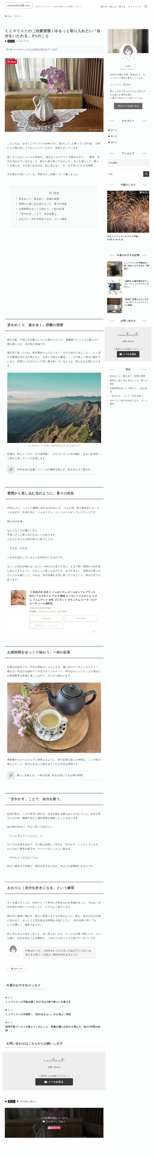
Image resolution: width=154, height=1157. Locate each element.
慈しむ (11, 41)
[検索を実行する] (146, 174)
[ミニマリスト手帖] (19, 6)
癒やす (114, 142)
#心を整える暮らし (28, 1101)
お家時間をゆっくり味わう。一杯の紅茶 (41, 209)
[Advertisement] (59, 270)
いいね (16, 969)
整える (114, 136)
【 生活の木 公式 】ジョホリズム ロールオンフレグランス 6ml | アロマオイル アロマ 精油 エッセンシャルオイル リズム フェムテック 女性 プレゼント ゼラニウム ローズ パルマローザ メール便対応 (63, 598)
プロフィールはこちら (128, 106)
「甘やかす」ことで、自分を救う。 (39, 214)
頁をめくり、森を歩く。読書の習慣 (39, 199)
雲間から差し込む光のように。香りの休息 (43, 204)
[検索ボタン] (146, 6)
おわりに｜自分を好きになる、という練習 (43, 219)
